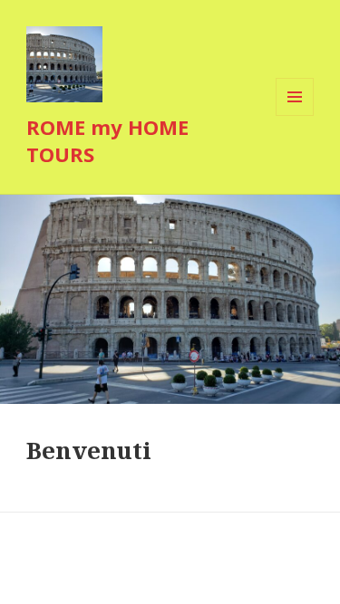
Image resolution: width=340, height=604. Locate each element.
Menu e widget (295, 115)
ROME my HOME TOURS (107, 140)
